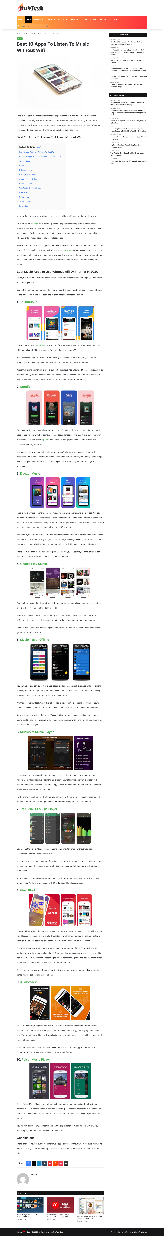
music (58, 216)
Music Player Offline (34, 640)
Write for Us (142, 1232)
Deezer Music (30, 473)
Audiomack (28, 982)
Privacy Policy (115, 1232)
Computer (50, 19)
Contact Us (133, 1232)
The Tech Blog (58, 1232)
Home (20, 19)
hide (38, 147)
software (68, 250)
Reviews (113, 19)
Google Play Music (33, 564)
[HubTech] (31, 8)
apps (36, 224)
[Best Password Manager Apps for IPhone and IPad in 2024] (90, 1205)
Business (37, 19)
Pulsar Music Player (36, 1059)
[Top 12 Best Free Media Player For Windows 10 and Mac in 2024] (60, 1205)
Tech (28, 19)
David (34, 1174)
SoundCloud (28, 302)
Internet (62, 19)
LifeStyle (85, 19)
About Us (125, 1232)
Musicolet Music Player (37, 732)
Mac (95, 19)
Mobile (103, 19)
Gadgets (74, 19)
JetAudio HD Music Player (38, 809)
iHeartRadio (28, 890)
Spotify (25, 387)
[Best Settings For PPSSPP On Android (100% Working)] (30, 1205)
